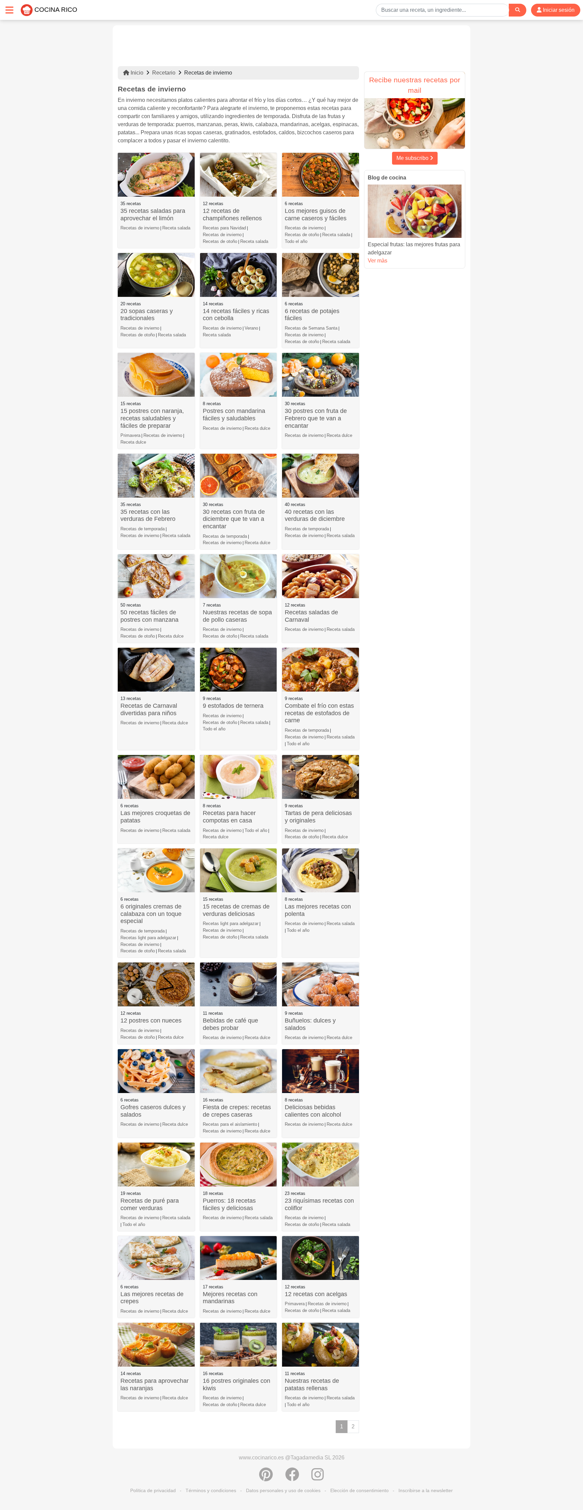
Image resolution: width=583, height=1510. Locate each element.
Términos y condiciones (211, 1490)
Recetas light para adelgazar (148, 937)
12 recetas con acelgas (316, 1294)
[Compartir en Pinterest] (266, 1478)
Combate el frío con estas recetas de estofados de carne (319, 713)
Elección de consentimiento (359, 1490)
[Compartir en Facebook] (292, 1478)
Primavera (130, 435)
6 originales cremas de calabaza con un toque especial (151, 913)
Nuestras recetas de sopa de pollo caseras (237, 616)
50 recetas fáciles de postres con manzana (149, 616)
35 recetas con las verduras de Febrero (147, 515)
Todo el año (296, 241)
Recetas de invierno (139, 227)
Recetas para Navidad (224, 227)
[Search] (517, 10)
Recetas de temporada (142, 528)
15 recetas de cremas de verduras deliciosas (236, 910)
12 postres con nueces (151, 1020)
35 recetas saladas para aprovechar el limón (152, 214)
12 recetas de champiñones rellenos (232, 214)
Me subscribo (413, 158)
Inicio (136, 73)
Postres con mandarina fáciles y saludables (234, 415)
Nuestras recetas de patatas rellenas (312, 1384)
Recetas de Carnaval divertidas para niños (148, 709)
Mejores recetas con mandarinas (230, 1298)
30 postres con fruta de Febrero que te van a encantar (316, 418)
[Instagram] (317, 1478)
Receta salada (176, 227)
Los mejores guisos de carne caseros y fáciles (315, 214)
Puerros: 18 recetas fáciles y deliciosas (229, 1204)
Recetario (163, 73)
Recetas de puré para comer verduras (149, 1204)
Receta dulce (133, 442)
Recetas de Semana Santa (311, 328)
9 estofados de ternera (233, 705)
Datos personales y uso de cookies (283, 1490)
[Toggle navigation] (9, 10)
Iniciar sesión (558, 10)
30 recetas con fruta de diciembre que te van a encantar (234, 519)
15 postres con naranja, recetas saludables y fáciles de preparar (152, 418)
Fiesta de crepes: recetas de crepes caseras (237, 1111)
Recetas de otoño (220, 241)
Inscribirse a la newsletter (425, 1490)
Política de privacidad (153, 1490)
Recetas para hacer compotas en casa (229, 817)
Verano (251, 328)
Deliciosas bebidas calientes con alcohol (313, 1111)
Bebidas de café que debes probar (230, 1024)
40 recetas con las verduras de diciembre (315, 515)
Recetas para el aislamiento (230, 1124)
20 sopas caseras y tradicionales (146, 315)
